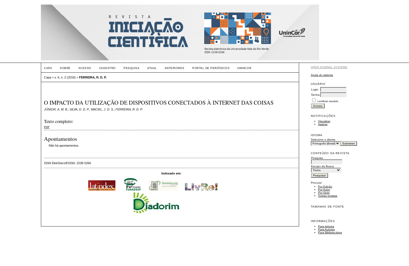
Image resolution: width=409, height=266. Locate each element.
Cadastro (107, 68)
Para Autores (326, 229)
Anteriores (174, 68)
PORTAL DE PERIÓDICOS (211, 68)
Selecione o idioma (323, 139)
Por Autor (324, 189)
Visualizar (324, 121)
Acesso (84, 68)
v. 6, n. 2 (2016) (65, 77)
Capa (48, 68)
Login (314, 89)
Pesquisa (131, 68)
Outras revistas (327, 195)
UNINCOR (244, 68)
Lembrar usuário (327, 101)
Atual (152, 68)
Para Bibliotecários (330, 232)
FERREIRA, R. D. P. (93, 77)
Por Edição (325, 186)
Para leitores (326, 226)
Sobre (65, 68)
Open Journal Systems (329, 67)
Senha (315, 94)
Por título (324, 192)
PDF (47, 127)
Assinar (322, 124)
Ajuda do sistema (322, 75)
